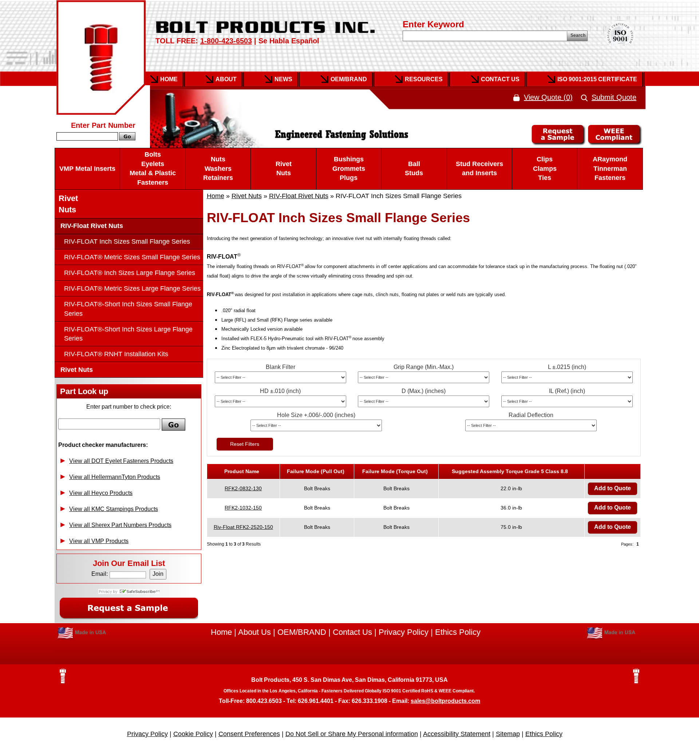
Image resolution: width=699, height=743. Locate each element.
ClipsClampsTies (545, 168)
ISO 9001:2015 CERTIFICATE (597, 79)
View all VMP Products (99, 541)
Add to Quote (612, 488)
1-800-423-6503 (226, 41)
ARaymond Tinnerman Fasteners (610, 168)
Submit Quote (614, 97)
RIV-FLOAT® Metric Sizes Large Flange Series (132, 288)
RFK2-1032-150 (243, 508)
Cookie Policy (193, 734)
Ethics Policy (458, 632)
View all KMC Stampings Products (113, 509)
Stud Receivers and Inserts (479, 168)
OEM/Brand (349, 79)
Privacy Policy (404, 632)
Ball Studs (414, 168)
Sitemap (508, 734)
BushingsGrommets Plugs (348, 168)
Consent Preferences (249, 734)
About (226, 79)
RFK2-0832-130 (243, 488)
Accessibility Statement (456, 734)
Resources (424, 79)
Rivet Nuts (284, 168)
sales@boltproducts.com (445, 701)
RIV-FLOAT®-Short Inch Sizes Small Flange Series (128, 308)
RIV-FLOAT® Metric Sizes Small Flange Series (132, 257)
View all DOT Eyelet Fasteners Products (121, 461)
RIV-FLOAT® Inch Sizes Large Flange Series (129, 272)
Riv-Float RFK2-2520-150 (243, 527)
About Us (254, 632)
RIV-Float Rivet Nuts (298, 196)
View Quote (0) (548, 97)
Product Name (243, 471)
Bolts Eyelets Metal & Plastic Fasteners (153, 168)
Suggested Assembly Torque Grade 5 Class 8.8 (511, 471)
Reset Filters (244, 444)
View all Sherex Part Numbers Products (120, 525)
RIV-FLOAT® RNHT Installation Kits (116, 354)
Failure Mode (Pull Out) (317, 471)
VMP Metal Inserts (87, 168)
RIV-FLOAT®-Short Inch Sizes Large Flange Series (128, 334)
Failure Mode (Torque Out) (396, 471)
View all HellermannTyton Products (114, 477)
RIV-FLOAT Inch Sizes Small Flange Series (127, 241)
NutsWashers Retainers (218, 168)
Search (577, 35)
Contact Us (500, 79)
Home (169, 79)
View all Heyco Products (101, 493)
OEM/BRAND (301, 632)
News (283, 79)
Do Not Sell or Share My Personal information (351, 734)
